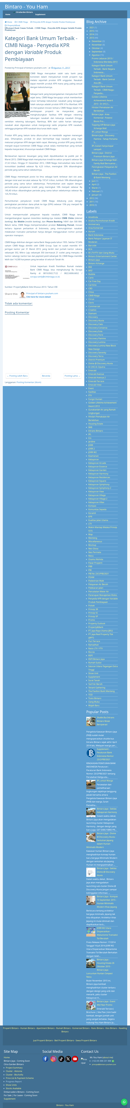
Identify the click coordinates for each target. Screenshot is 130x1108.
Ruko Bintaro (97, 1028)
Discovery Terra (95, 356)
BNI (90, 267)
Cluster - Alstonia (14, 1071)
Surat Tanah (94, 680)
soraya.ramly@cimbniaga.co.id (45, 276)
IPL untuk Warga (100, 131)
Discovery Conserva (97, 327)
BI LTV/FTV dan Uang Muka (101, 252)
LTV (90, 523)
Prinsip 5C (93, 612)
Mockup (92, 545)
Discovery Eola (95, 331)
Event (91, 388)
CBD (90, 288)
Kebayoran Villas (96, 502)
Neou (91, 555)
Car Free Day (94, 281)
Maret (95, 187)
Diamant (92, 313)
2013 (91, 37)
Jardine (91, 441)
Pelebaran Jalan (95, 587)
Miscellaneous (95, 541)
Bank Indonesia (95, 235)
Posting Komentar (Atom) (29, 382)
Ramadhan (93, 644)
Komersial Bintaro (81, 1028)
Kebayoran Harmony (98, 473)
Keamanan (93, 456)
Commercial (94, 306)
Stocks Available (13, 1088)
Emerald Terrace (96, 381)
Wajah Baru (93, 705)
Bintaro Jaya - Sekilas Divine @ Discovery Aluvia (107, 872)
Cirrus (91, 299)
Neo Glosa (93, 548)
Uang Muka (94, 701)
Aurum (91, 231)
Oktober (96, 48)
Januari (95, 194)
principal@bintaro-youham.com (104, 1064)
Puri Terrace (94, 641)
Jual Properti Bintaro (43, 1040)
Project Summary (14, 1067)
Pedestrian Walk (96, 580)
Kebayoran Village (97, 495)
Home (7, 1057)
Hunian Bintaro (27, 1028)
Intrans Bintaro (95, 430)
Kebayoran (93, 459)
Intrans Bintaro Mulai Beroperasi (105, 721)
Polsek (91, 605)
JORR (90, 445)
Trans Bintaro (94, 698)
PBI (90, 570)
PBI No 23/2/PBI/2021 (98, 573)
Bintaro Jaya (94, 259)
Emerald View (94, 384)
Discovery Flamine (97, 338)
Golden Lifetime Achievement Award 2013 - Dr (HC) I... (102, 100)
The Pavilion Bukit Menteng (101, 691)
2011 (91, 201)
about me (107, 1057)
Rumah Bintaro (63, 1028)
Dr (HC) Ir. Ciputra (96, 367)
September (97, 51)
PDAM (91, 577)
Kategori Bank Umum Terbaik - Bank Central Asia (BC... (103, 79)
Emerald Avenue (96, 374)
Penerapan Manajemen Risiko (102, 595)
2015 (91, 31)
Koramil (92, 513)
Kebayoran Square (97, 480)
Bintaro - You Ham (26, 6)
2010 (91, 205)
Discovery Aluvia (96, 320)
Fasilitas (92, 391)
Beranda (46, 375)
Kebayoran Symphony (98, 484)
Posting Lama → (72, 375)
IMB (90, 427)
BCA (90, 249)
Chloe (91, 292)
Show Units (11, 1085)
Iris (89, 438)
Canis (91, 277)
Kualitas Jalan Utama (98, 520)
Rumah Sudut (94, 662)
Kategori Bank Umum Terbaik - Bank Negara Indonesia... (103, 69)
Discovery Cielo (95, 324)
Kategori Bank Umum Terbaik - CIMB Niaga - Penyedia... (103, 90)
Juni (94, 181)
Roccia (91, 652)
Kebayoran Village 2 (97, 498)
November (97, 44)
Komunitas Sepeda (97, 509)
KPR (90, 516)
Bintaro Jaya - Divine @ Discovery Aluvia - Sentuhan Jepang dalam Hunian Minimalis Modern (101, 840)
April (94, 184)
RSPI (90, 655)
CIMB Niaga (94, 295)
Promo (91, 620)
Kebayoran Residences (99, 477)
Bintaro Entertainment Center (102, 256)
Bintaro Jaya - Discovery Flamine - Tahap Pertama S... (104, 139)
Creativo (92, 309)
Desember (97, 41)
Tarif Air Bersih (95, 684)
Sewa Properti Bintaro (86, 1040)
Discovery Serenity (97, 352)
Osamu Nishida (95, 559)
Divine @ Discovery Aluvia (100, 363)
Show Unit (93, 673)
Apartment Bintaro (46, 1028)
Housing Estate (95, 423)
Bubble (91, 274)
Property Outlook (96, 623)
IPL (89, 434)
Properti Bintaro (11, 1028)
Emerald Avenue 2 (97, 377)
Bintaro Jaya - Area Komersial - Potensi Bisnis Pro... (102, 118)
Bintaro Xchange (96, 263)
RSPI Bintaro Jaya (96, 659)
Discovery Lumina (96, 342)
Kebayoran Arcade (97, 463)
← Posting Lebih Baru (17, 375)
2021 (91, 27)
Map (90, 534)
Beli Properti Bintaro (64, 1040)
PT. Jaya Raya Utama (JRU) (100, 630)
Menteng (92, 538)
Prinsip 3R (93, 609)
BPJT (90, 270)
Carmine (92, 285)
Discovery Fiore (95, 334)
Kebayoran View (96, 491)
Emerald (92, 370)
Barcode (92, 245)
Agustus (96, 55)
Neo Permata (94, 552)
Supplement (94, 676)
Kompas (92, 505)
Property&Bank (95, 627)
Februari (96, 191)
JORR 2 (91, 448)
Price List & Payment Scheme (20, 1078)
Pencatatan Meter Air (98, 591)
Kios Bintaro (111, 1028)
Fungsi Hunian (95, 399)
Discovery (93, 317)
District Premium (96, 359)
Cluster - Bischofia (14, 1074)
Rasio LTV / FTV (95, 648)
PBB (90, 566)
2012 (91, 198)
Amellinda (93, 217)
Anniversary (94, 224)
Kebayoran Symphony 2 (99, 488)
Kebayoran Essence (97, 466)
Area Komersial (95, 227)
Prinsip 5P (93, 616)
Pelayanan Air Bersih (98, 584)
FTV (90, 395)
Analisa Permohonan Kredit (101, 220)
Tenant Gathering (96, 687)
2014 (91, 34)
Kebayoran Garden (97, 470)
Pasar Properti (95, 562)
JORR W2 (92, 452)
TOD (90, 694)
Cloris (91, 302)
